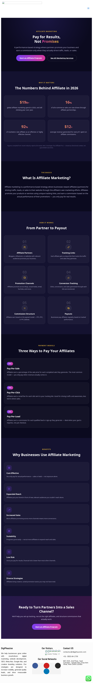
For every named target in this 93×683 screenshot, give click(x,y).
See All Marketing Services (62, 58)
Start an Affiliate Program (31, 58)
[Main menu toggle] (88, 8)
